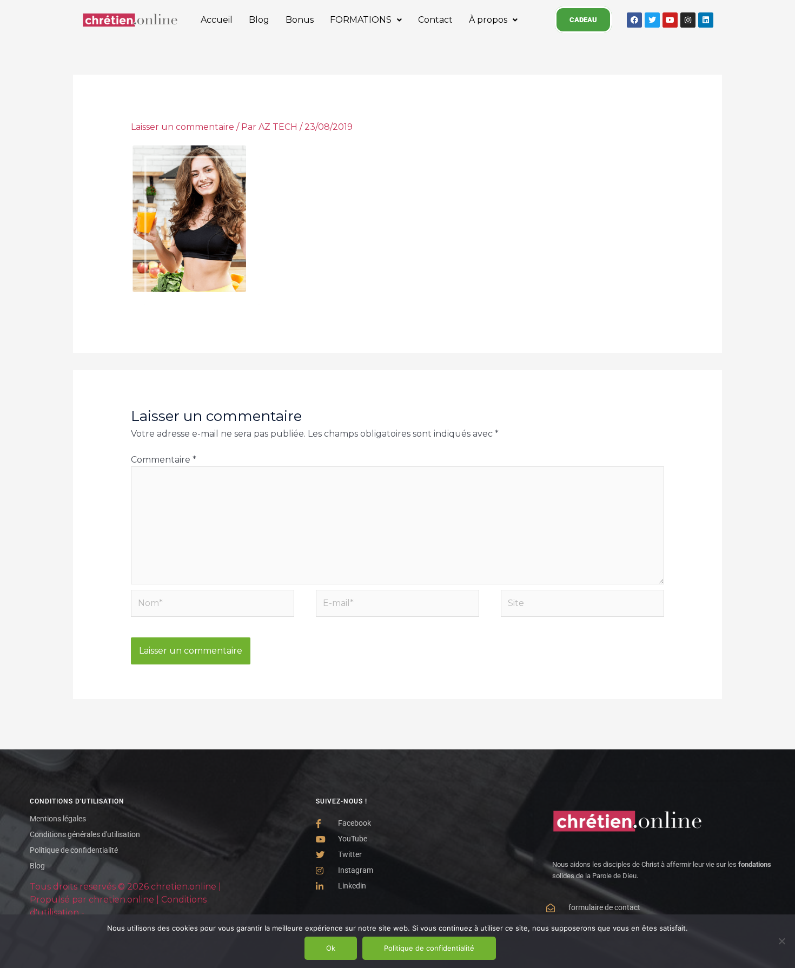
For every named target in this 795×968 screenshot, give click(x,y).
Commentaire (163, 460)
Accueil (217, 20)
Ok (330, 948)
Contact (435, 20)
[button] (366, 20)
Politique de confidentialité (429, 948)
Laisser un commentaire (182, 127)
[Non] (781, 941)
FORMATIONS (361, 20)
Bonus (300, 20)
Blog (259, 20)
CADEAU (583, 20)
